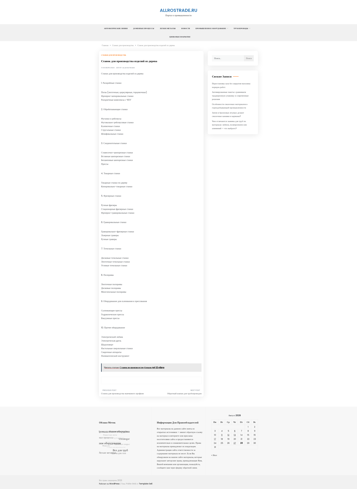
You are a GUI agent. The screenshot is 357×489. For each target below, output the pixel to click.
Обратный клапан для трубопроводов (184, 393)
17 (215, 439)
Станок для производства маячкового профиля (122, 393)
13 (235, 434)
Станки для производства (113, 55)
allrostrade (128, 68)
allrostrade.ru (178, 10)
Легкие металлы (168, 28)
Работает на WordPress (109, 483)
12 (228, 434)
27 (235, 443)
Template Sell (145, 483)
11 (222, 434)
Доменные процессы (143, 28)
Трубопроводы (241, 28)
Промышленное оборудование (211, 28)
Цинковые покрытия (179, 37)
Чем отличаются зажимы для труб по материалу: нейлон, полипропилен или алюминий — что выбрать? (229, 125)
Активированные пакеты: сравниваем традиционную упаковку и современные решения (230, 96)
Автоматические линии (116, 28)
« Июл (214, 455)
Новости (185, 28)
